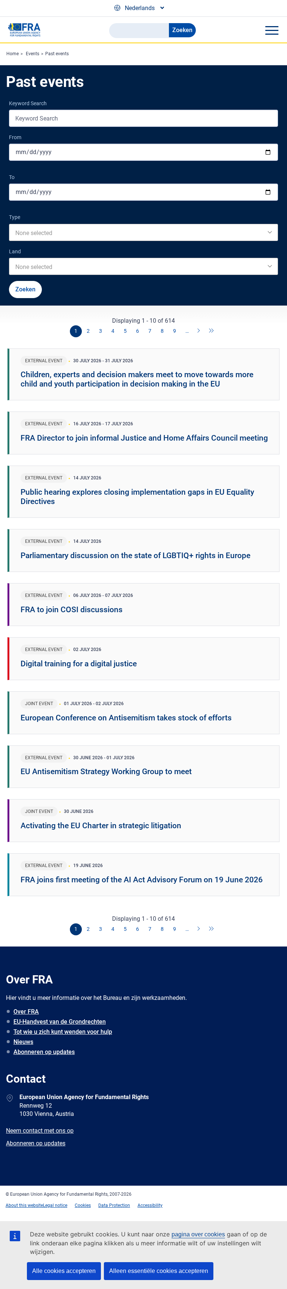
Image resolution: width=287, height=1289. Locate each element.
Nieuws (23, 1041)
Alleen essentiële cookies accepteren (158, 1271)
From (15, 137)
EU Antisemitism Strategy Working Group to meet (106, 771)
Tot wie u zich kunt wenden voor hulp (62, 1031)
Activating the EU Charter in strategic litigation (101, 825)
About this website (24, 1205)
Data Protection (114, 1205)
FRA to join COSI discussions (72, 609)
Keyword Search (28, 103)
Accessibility (150, 1205)
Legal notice (55, 1205)
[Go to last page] (211, 331)
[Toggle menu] (272, 30)
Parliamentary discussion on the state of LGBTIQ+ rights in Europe (135, 555)
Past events (57, 53)
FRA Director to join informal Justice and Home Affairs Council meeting (144, 438)
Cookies (83, 1205)
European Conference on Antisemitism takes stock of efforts (126, 717)
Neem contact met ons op (40, 1130)
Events (32, 53)
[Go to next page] (199, 331)
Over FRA (26, 1011)
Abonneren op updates (44, 1051)
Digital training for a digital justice (79, 663)
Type (14, 217)
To (12, 177)
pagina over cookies (198, 1234)
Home (12, 53)
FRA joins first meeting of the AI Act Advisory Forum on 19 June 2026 (142, 879)
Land (15, 251)
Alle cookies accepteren (64, 1271)
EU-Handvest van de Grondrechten (59, 1021)
